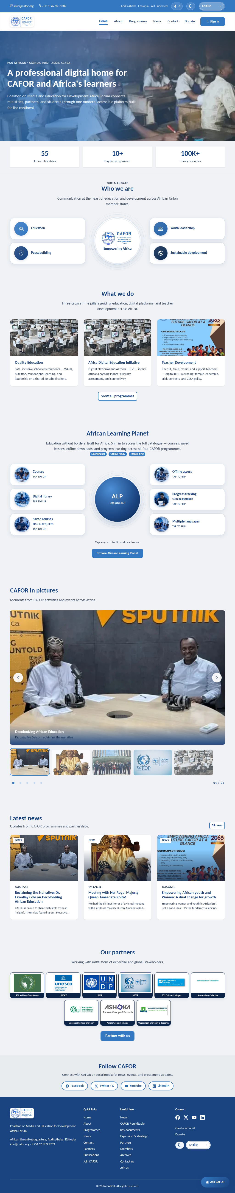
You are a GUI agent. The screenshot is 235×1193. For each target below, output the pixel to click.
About (118, 21)
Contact (173, 21)
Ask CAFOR (217, 1182)
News (157, 21)
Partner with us (117, 1036)
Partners (89, 1149)
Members (126, 1149)
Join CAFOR (91, 1161)
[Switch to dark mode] (190, 6)
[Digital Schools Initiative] (41, 783)
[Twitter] (186, 1118)
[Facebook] (177, 1118)
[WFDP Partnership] (34, 783)
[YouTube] (194, 1118)
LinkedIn (163, 1086)
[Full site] (177, 6)
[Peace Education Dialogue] (27, 783)
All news (217, 825)
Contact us (127, 1161)
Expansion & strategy (134, 1136)
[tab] (30, 762)
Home (103, 21)
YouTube (136, 1086)
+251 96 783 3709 (54, 6)
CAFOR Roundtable (132, 1124)
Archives (125, 1155)
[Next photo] (217, 677)
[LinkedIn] (202, 1118)
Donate (190, 21)
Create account (185, 1128)
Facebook (77, 1086)
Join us (124, 1168)
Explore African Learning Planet (117, 553)
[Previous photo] (18, 677)
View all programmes (117, 396)
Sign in (214, 21)
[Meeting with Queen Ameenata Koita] (20, 783)
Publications (91, 1155)
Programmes (138, 21)
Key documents (130, 1130)
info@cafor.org (24, 6)
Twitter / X (107, 1086)
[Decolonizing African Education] (13, 783)
